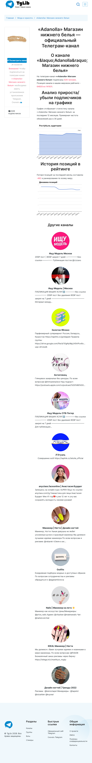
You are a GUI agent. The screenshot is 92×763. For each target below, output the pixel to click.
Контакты (73, 745)
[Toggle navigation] (85, 4)
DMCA (72, 735)
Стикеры (29, 740)
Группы (29, 732)
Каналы (29, 728)
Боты (28, 736)
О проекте (74, 731)
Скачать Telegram (55, 737)
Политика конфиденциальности (78, 740)
